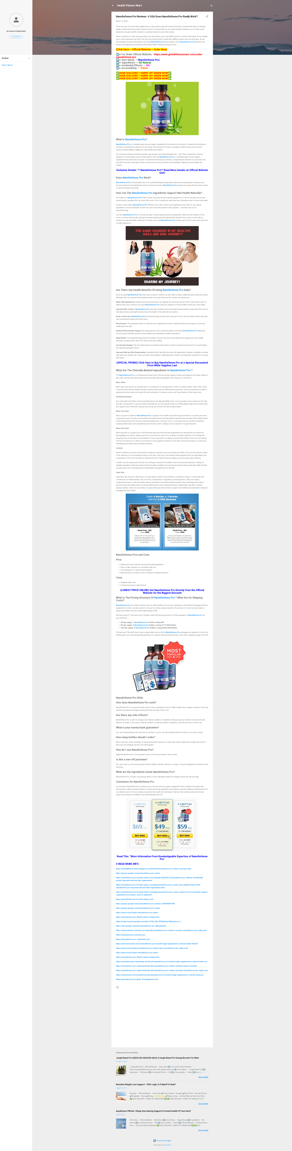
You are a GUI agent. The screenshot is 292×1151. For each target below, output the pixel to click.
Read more (203, 1077)
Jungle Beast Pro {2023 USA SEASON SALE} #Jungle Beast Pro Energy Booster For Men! (157, 1058)
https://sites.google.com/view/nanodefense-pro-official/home (141, 926)
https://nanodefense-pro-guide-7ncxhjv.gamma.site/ (137, 979)
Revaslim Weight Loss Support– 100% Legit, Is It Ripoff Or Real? (146, 1084)
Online (144, 68)
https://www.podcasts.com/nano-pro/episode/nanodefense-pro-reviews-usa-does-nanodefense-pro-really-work (161, 930)
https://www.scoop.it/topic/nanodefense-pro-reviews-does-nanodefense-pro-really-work (152, 948)
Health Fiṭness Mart (129, 5)
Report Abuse (7, 65)
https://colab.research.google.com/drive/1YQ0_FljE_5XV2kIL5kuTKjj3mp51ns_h (148, 921)
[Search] (211, 6)
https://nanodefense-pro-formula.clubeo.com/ (135, 899)
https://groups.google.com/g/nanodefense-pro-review (138, 873)
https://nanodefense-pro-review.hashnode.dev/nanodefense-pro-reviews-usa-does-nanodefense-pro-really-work (162, 970)
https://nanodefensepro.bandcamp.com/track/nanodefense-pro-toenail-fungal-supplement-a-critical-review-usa (161, 962)
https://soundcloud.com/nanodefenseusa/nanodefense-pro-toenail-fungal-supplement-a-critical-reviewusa (159, 975)
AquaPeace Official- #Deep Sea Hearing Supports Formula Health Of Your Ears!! (153, 1111)
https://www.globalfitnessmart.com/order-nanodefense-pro (159, 56)
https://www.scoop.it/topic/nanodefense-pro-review (137, 913)
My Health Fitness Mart (16, 31)
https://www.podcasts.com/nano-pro (130, 935)
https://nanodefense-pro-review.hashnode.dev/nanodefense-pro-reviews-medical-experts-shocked (156, 966)
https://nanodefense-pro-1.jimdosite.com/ (133, 939)
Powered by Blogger (163, 1141)
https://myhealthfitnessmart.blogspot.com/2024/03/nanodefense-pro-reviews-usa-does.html (153, 869)
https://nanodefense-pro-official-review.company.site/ (138, 917)
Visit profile (16, 37)
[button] (207, 17)
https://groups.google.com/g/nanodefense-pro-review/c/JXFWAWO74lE (145, 904)
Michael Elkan (167, 1145)
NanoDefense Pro (148, 59)
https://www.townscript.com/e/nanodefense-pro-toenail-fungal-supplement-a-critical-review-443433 (157, 944)
